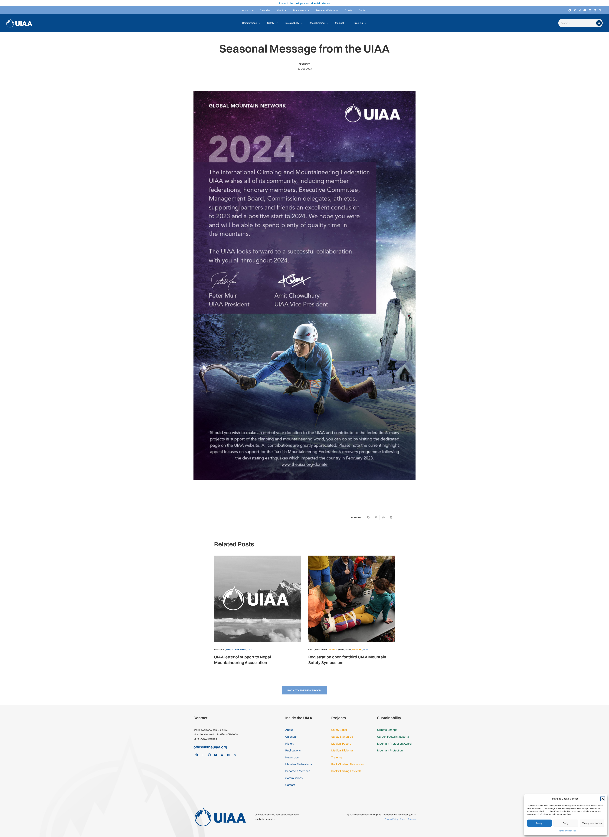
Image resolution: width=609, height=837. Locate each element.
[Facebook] (569, 10)
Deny (566, 823)
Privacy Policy (391, 819)
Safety (332, 649)
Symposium (344, 649)
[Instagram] (579, 10)
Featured (304, 64)
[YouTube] (584, 10)
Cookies (411, 819)
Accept (539, 823)
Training (357, 649)
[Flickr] (590, 10)
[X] (574, 10)
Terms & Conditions (567, 831)
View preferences (592, 823)
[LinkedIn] (595, 10)
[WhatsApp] (600, 10)
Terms (403, 819)
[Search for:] (578, 23)
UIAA (249, 649)
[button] (602, 798)
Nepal (324, 649)
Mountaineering (236, 649)
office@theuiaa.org (210, 747)
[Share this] (368, 517)
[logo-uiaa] (19, 23)
